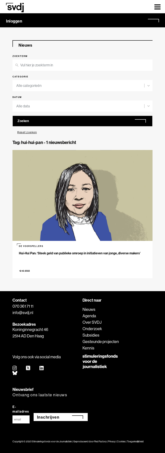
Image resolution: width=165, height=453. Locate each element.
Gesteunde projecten (100, 341)
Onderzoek (92, 328)
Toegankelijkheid (135, 441)
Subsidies (90, 335)
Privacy (112, 441)
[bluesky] (15, 373)
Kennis (88, 347)
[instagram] (14, 368)
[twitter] (28, 368)
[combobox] (80, 85)
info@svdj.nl (22, 312)
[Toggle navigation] (157, 6)
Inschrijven (48, 417)
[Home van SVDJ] (15, 7)
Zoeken (23, 121)
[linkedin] (41, 368)
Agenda (89, 315)
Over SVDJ (92, 322)
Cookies (121, 441)
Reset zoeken (27, 132)
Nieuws (88, 309)
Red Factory (100, 441)
